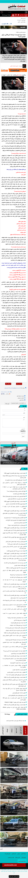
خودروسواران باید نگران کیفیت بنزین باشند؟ (16, 544)
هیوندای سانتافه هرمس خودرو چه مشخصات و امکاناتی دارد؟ (14, 666)
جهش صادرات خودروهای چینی (19, 693)
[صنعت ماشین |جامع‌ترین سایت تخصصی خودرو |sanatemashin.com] (14, 7)
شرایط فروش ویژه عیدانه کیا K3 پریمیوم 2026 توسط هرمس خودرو (14, 477)
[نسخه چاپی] (4, 24)
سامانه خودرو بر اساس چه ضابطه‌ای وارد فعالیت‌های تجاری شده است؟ (14, 514)
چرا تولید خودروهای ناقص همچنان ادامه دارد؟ (16, 675)
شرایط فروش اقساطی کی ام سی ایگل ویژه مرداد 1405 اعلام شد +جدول (14, 689)
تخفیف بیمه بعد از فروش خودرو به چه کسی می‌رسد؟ (14, 651)
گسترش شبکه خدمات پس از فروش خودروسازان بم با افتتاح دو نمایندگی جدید (14, 659)
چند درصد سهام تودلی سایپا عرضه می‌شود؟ (16, 618)
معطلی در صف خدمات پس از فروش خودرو (16, 672)
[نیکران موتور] (13, 27)
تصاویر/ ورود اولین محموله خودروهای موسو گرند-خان (14, 463)
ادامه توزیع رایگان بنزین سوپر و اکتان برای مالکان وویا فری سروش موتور (14, 685)
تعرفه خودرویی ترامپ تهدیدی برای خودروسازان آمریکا (14, 496)
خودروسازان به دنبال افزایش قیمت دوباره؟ (17, 525)
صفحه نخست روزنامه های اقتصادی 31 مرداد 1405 (15, 584)
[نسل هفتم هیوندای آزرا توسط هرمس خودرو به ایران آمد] (14, 743)
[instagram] (15, 15)
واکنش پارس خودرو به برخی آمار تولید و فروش (16, 630)
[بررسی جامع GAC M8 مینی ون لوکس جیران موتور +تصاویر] (14, 791)
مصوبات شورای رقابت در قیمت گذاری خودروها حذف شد (14, 601)
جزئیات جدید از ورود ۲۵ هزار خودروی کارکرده (16, 551)
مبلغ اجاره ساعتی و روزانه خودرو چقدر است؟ (16, 491)
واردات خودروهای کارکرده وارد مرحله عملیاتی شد (15, 480)
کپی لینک (7, 404)
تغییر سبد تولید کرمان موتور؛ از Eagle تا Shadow (15, 702)
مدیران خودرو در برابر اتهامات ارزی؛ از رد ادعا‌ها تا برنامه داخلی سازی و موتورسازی (14, 488)
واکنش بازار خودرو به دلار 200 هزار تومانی (17, 499)
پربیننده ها (4, 15)
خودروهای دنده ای (14, 388)
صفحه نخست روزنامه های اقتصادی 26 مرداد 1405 (15, 677)
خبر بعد (18, 384)
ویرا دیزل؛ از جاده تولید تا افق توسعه (18, 663)
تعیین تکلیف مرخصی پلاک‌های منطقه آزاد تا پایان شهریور (14, 571)
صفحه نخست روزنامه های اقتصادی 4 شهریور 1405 (15, 501)
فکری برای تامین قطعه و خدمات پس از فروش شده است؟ (14, 647)
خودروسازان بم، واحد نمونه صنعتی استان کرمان (16, 541)
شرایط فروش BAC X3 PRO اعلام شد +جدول (16, 504)
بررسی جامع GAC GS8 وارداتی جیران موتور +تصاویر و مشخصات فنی (15, 812)
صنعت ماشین (19, 75)
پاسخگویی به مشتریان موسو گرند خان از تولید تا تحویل (14, 507)
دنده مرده (18, 388)
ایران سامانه (11, 876)
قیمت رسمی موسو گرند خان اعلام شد (18, 577)
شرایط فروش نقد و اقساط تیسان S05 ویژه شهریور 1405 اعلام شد (14, 534)
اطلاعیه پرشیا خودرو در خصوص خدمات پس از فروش (14, 556)
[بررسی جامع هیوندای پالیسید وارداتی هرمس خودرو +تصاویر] (14, 823)
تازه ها (9, 15)
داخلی (19, 22)
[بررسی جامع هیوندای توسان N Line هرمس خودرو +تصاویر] (14, 759)
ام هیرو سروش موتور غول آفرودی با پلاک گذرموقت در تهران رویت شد (14, 538)
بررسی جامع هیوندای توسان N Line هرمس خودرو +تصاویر (17, 764)
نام (24, 408)
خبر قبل (8, 384)
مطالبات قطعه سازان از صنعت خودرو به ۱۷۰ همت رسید (14, 614)
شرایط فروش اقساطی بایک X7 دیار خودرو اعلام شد (15, 530)
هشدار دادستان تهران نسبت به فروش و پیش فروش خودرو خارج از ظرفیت (14, 605)
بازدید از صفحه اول (20, 396)
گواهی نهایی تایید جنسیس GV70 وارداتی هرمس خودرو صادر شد (14, 547)
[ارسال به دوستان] (2, 23)
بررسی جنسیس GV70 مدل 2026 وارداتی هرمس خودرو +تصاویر (16, 844)
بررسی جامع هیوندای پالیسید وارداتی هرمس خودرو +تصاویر (16, 828)
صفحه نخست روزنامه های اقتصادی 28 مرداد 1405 (15, 633)
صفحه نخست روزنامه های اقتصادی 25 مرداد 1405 (15, 705)
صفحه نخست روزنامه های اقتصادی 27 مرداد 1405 (15, 656)
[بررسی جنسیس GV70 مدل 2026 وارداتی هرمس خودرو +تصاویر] (14, 839)
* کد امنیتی (23, 429)
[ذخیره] (5, 23)
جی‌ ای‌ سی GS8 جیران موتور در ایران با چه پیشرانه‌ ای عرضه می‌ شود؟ (14, 587)
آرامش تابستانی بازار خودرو (20, 523)
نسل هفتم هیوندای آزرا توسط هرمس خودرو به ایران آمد (14, 592)
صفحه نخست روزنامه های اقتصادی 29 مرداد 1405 (15, 595)
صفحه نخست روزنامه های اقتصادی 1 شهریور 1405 (15, 553)
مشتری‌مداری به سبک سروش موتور (18, 598)
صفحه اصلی (23, 22)
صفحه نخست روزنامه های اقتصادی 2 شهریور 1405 (15, 528)
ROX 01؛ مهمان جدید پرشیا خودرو (18, 653)
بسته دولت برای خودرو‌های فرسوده (18, 623)
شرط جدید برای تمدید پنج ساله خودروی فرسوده (15, 640)
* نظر (24, 417)
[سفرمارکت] (13, 70)
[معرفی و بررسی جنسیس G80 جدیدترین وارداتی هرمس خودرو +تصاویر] (14, 775)
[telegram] (18, 15)
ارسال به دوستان (21, 398)
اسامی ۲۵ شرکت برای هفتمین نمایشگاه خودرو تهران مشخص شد (14, 681)
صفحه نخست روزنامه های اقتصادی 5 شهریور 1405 (15, 473)
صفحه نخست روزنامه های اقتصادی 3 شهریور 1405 (15, 511)
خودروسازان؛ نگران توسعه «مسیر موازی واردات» (15, 628)
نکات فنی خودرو (7, 388)
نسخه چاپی (21, 400)
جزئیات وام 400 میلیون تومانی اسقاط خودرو (15, 720)
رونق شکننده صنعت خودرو (20, 565)
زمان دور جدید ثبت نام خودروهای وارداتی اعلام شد (15, 563)
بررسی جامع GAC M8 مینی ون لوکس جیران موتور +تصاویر (17, 796)
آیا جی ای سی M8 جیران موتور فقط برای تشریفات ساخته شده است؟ (14, 559)
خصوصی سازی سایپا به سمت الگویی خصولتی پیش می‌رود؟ (14, 636)
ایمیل (24, 413)
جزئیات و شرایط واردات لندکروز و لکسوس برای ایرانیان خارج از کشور (14, 483)
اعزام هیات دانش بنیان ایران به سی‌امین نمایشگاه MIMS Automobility (14, 708)
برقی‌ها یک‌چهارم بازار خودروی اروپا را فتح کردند (16, 520)
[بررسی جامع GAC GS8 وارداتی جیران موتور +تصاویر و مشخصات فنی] (14, 807)
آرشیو (1, 849)
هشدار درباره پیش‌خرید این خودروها (18, 575)
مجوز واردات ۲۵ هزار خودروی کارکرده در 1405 (16, 568)
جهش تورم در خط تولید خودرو (19, 670)
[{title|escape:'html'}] (14, 455)
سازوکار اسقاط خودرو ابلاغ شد (19, 494)
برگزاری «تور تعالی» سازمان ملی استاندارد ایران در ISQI (14, 610)
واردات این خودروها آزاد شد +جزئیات (18, 625)
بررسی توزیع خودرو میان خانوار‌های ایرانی (17, 695)
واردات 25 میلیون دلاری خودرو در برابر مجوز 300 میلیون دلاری (14, 699)
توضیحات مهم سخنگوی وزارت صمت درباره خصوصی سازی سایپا (14, 643)
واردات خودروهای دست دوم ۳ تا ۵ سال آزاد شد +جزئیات (14, 581)
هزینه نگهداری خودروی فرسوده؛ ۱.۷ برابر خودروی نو (15, 518)
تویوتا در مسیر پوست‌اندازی (20, 620)
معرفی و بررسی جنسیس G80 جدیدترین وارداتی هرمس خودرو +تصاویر (15, 780)
